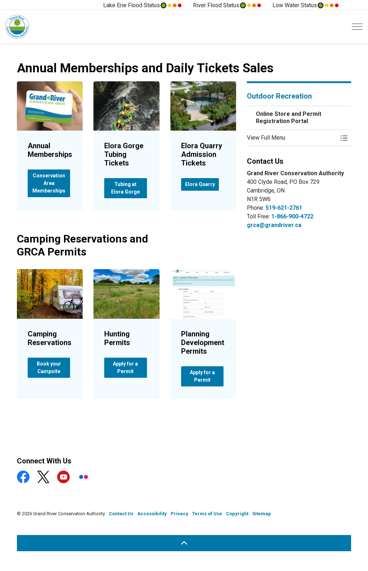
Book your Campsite (49, 367)
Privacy (179, 513)
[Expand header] (357, 26)
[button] (292, 138)
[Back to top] (184, 543)
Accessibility (152, 513)
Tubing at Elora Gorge (125, 188)
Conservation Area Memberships (48, 183)
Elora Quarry (200, 184)
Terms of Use (207, 513)
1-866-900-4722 (292, 216)
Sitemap (261, 513)
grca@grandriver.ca (274, 225)
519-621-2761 (284, 207)
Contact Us (121, 513)
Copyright (237, 513)
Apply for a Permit (125, 367)
